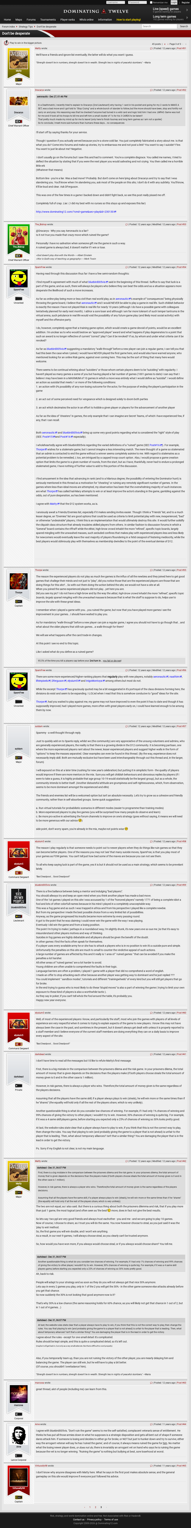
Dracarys (18, 112)
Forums (31, 19)
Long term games (168, 18)
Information (105, 19)
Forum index (8, 26)
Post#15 (48, 436)
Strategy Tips (26, 26)
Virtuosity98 (18, 1488)
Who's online (86, 19)
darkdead (19, 1076)
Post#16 (65, 436)
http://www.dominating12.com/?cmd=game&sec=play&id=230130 (75, 211)
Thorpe (40, 449)
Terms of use (111, 1519)
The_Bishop (18, 247)
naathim (174, 676)
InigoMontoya (94, 680)
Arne (18, 1446)
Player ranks (67, 19)
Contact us (78, 1519)
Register (186, 2)
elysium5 (73, 680)
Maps (18, 19)
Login (174, 2)
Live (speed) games (167, 10)
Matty (19, 71)
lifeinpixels (42, 680)
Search (184, 26)
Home (7, 19)
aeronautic (122, 298)
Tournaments (48, 19)
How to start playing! (129, 19)
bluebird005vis (96, 281)
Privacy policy (94, 1519)
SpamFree (19, 289)
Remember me (159, 2)
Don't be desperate (46, 26)
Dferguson (58, 680)
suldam (19, 748)
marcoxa (18, 1405)
